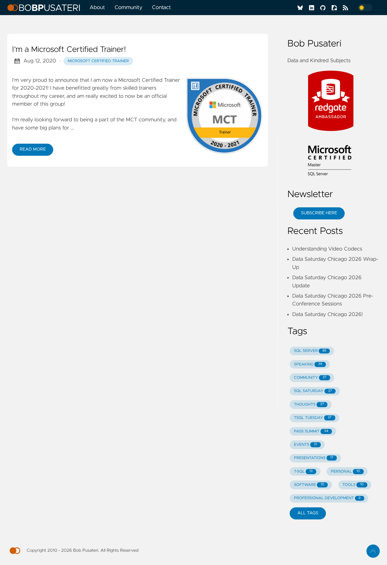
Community (128, 7)
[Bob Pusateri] (46, 7)
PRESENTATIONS (313, 458)
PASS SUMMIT (311, 431)
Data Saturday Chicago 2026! (327, 314)
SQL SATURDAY (313, 391)
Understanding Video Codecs (327, 249)
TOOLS (352, 485)
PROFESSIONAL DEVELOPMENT (327, 498)
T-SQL (303, 472)
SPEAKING (308, 364)
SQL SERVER (310, 351)
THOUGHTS (309, 405)
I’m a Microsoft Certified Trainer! (69, 50)
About (97, 7)
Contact (161, 7)
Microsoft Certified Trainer (98, 61)
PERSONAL (345, 472)
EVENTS (305, 445)
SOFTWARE (309, 485)
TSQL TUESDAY (312, 418)
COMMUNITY (310, 378)
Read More (33, 149)
